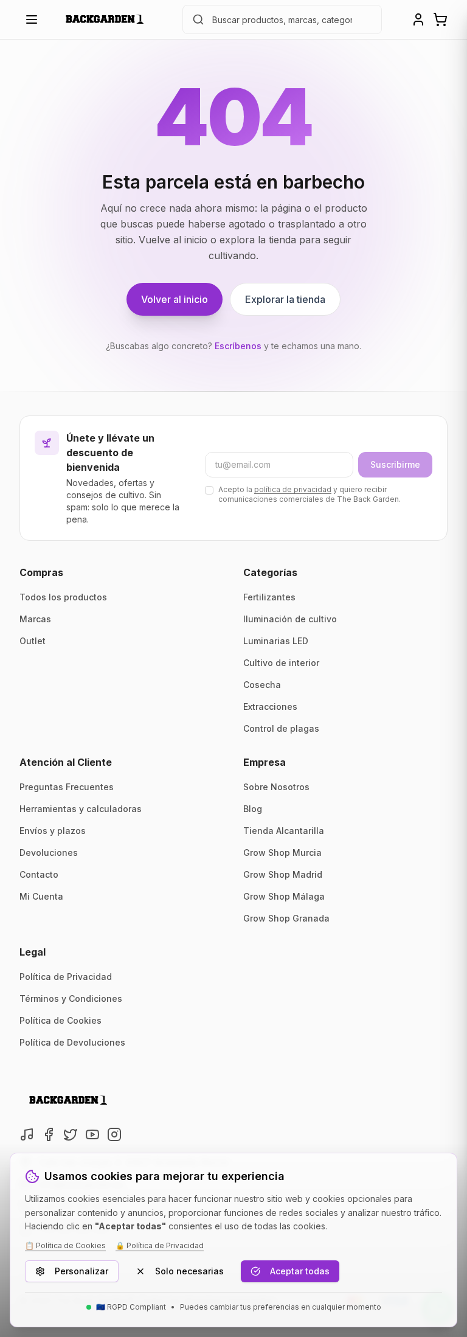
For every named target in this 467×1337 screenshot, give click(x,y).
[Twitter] (70, 1134)
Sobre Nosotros (276, 787)
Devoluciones (48, 852)
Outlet (32, 641)
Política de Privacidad (65, 976)
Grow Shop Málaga (284, 896)
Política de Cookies (60, 1020)
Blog (252, 809)
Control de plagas (281, 728)
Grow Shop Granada (286, 918)
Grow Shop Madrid (282, 874)
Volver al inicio (174, 299)
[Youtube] (92, 1134)
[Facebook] (48, 1134)
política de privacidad (292, 489)
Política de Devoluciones (72, 1042)
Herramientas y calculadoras (80, 809)
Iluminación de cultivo (290, 619)
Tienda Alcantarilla (283, 830)
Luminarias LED (275, 641)
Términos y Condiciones (70, 998)
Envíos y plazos (52, 830)
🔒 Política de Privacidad (160, 1245)
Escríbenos (238, 346)
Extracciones (270, 706)
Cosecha (262, 684)
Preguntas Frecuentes (66, 787)
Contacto (38, 874)
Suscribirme (395, 464)
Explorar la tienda (285, 299)
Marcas (35, 619)
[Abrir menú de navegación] (31, 19)
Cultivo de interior (281, 663)
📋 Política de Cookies (65, 1245)
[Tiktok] (26, 1134)
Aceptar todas (300, 1271)
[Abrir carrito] (440, 19)
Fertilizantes (269, 597)
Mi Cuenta (41, 896)
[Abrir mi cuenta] (418, 19)
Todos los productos (63, 597)
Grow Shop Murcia (282, 852)
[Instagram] (114, 1134)
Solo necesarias (189, 1271)
